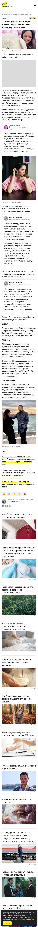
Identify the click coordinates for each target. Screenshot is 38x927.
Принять (7, 923)
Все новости (5, 12)
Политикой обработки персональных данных (20, 919)
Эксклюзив (33, 18)
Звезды (11, 12)
